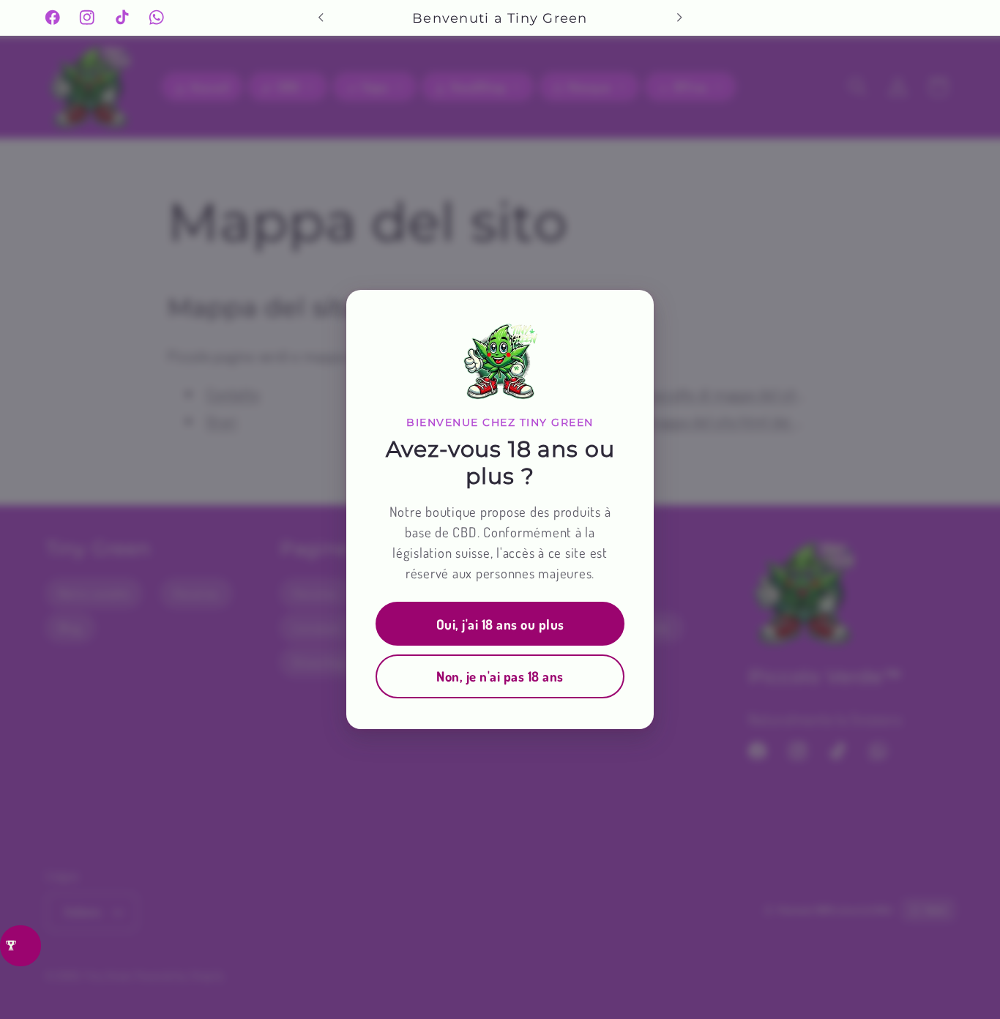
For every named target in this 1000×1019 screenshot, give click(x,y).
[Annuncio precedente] (321, 17)
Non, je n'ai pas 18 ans (500, 676)
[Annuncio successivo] (679, 17)
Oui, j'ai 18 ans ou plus (500, 624)
